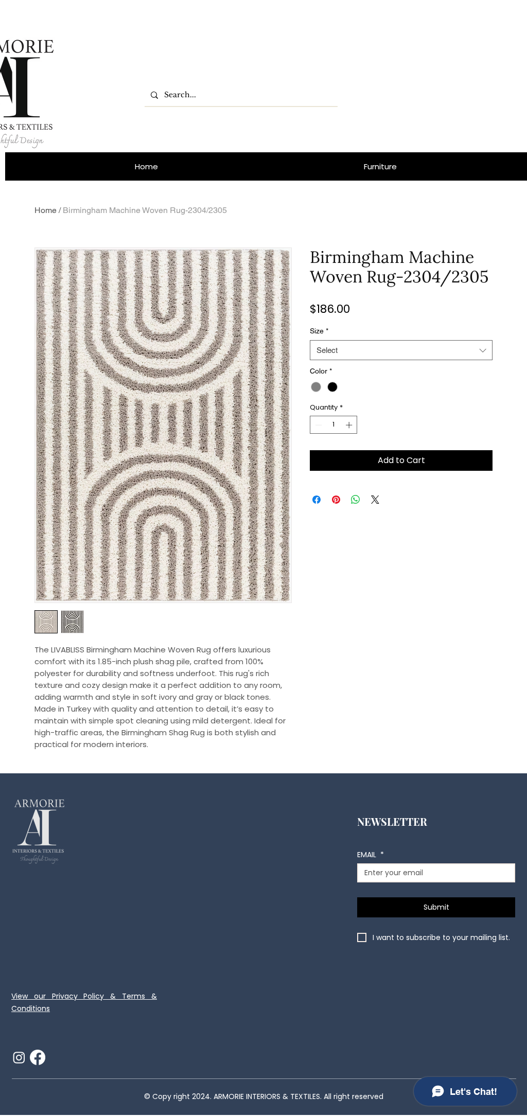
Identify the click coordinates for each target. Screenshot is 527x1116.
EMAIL (370, 855)
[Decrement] (317, 425)
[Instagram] (19, 1057)
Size (319, 331)
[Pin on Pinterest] (336, 499)
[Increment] (350, 425)
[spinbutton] (334, 425)
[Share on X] (375, 499)
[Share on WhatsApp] (355, 499)
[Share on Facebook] (316, 499)
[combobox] (401, 350)
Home (45, 210)
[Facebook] (37, 1057)
